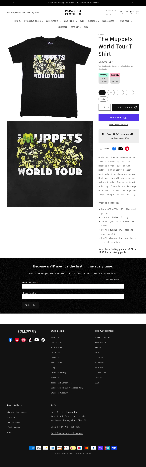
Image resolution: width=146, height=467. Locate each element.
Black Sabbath (14, 427)
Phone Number (29, 293)
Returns (55, 358)
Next (132, 2)
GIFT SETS (100, 378)
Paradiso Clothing (68, 453)
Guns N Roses (13, 422)
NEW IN (98, 347)
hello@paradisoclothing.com (23, 12)
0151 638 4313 (73, 427)
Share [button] (106, 149)
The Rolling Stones (17, 412)
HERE (101, 252)
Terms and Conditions (62, 383)
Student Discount (59, 393)
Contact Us (56, 342)
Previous (13, 2)
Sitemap (55, 378)
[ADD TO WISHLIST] (135, 107)
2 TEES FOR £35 (102, 337)
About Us (55, 337)
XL (130, 92)
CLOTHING (99, 358)
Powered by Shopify (83, 453)
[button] (33, 21)
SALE (97, 353)
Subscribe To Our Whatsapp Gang (67, 388)
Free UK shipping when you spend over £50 (73, 2)
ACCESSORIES (101, 363)
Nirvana (11, 417)
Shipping (115, 66)
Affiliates (56, 363)
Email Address (30, 282)
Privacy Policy (58, 373)
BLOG (97, 383)
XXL (103, 99)
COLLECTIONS (101, 373)
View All (11, 432)
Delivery (55, 353)
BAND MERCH (100, 342)
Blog (53, 368)
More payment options (118, 124)
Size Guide (56, 347)
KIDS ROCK (100, 368)
